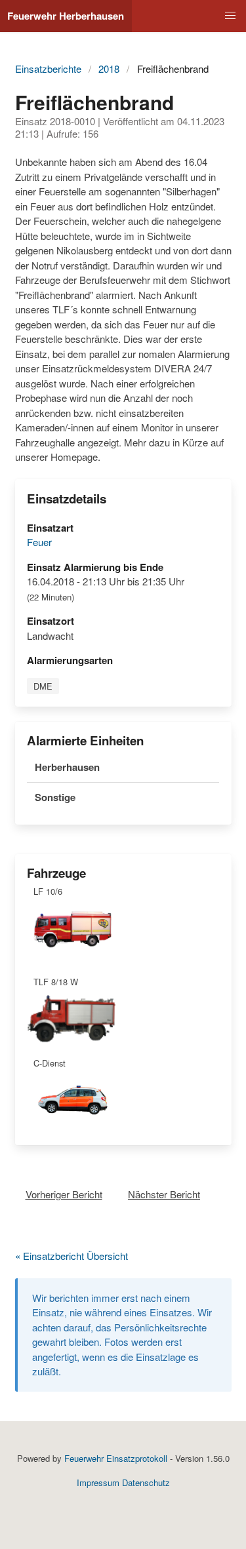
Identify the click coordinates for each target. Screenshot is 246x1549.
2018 (108, 68)
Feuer (39, 542)
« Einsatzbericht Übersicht (71, 1256)
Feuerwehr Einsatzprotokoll (115, 1458)
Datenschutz (146, 1482)
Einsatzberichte (48, 68)
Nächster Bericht (164, 1194)
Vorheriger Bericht (64, 1194)
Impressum (98, 1482)
